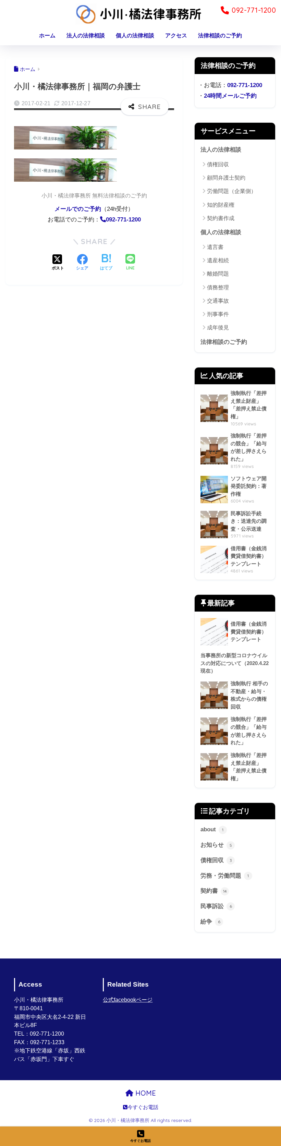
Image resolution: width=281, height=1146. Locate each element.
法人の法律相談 (85, 35)
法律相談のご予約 (220, 35)
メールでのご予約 (77, 209)
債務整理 (218, 287)
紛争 (210, 921)
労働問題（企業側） (231, 191)
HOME (144, 1093)
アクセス (176, 35)
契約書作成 (220, 218)
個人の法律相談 (135, 35)
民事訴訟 (216, 906)
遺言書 (215, 247)
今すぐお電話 (142, 1107)
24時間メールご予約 (230, 96)
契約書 (213, 891)
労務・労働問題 (224, 875)
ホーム (47, 35)
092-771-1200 (244, 85)
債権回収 (218, 164)
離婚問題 (218, 274)
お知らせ (216, 845)
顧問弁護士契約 (226, 178)
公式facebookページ (127, 1000)
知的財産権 (220, 205)
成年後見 (218, 327)
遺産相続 (218, 260)
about (211, 829)
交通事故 (218, 301)
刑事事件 (218, 314)
